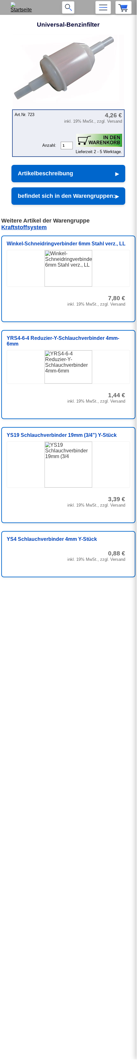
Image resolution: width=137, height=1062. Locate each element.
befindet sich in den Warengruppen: (66, 196)
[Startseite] (23, 7)
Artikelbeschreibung (45, 173)
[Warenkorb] (123, 7)
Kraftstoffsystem (24, 227)
